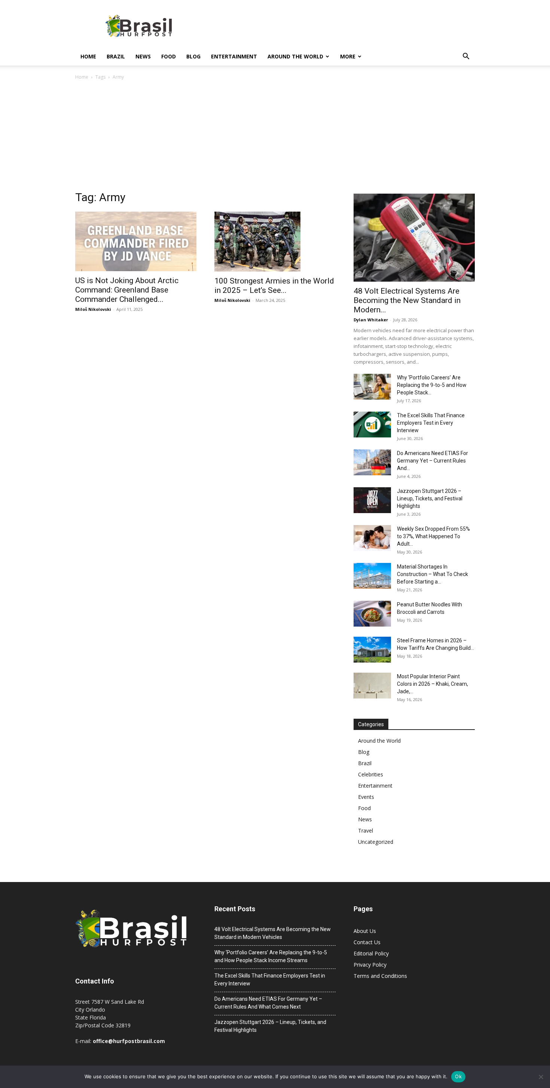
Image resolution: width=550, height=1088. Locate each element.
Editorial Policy (371, 953)
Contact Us (367, 942)
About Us (365, 930)
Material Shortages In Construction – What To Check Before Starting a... (432, 574)
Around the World (295, 56)
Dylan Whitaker (371, 319)
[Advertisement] (275, 137)
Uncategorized (375, 841)
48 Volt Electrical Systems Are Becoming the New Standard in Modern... (407, 300)
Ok (458, 1076)
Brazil (116, 56)
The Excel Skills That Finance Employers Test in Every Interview (431, 422)
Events (366, 796)
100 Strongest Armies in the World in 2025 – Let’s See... (274, 285)
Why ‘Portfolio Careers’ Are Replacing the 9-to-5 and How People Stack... (432, 385)
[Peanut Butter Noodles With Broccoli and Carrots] (372, 614)
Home (88, 56)
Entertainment (234, 56)
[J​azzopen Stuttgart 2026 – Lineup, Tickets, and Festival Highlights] (372, 500)
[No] (540, 1077)
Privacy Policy (370, 964)
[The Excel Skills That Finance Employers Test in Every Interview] (372, 424)
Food (168, 56)
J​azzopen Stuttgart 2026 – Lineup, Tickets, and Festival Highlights (429, 498)
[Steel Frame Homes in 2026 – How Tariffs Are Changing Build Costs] (372, 650)
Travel (365, 830)
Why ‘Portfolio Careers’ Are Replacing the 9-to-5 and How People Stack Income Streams (270, 956)
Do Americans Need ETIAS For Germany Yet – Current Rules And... (432, 460)
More (347, 56)
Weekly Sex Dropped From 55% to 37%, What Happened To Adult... (433, 536)
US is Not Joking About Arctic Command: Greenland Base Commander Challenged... (126, 290)
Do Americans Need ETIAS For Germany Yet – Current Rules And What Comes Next (268, 1003)
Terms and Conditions (380, 975)
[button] (466, 57)
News (143, 56)
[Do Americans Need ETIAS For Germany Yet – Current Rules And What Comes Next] (372, 462)
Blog (193, 56)
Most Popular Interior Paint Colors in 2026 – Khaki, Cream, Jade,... (432, 683)
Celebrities (370, 774)
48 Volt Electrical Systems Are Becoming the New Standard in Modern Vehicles (272, 933)
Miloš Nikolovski (93, 309)
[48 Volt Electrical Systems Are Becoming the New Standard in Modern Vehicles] (414, 238)
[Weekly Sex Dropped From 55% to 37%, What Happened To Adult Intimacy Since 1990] (372, 538)
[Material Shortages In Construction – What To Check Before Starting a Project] (372, 576)
